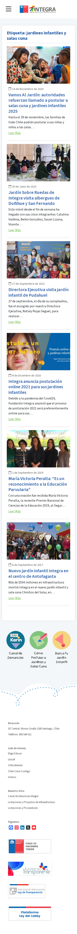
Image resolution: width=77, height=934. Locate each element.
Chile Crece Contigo (19, 771)
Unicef (11, 759)
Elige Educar (15, 753)
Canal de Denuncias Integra (23, 796)
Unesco (12, 777)
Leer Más (14, 133)
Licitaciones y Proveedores (23, 808)
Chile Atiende (15, 765)
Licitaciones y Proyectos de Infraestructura (31, 802)
